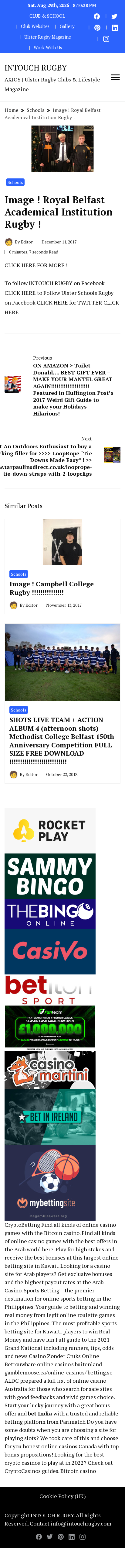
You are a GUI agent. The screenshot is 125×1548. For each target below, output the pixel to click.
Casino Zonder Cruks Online (64, 1356)
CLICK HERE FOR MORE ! (36, 265)
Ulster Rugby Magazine (47, 37)
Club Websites (35, 26)
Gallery (67, 26)
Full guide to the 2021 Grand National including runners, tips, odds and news (59, 1348)
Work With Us (48, 47)
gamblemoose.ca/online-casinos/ (45, 1372)
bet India (40, 1413)
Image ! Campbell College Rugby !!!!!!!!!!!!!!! (51, 588)
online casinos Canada (69, 1446)
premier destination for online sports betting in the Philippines (58, 1298)
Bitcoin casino (61, 1232)
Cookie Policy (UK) (62, 1496)
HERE (29, 292)
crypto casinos (22, 1462)
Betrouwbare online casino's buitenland (53, 1364)
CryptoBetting (22, 1224)
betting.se (100, 1372)
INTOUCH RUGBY (36, 67)
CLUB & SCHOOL (47, 16)
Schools (15, 182)
